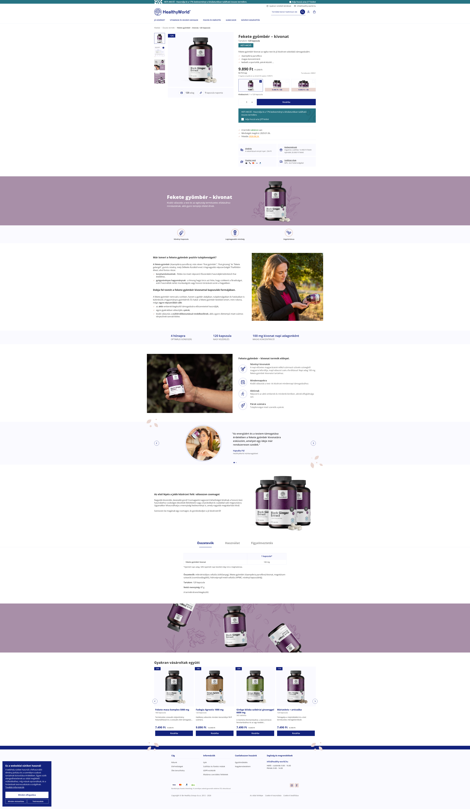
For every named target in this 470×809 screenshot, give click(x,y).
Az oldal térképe (256, 795)
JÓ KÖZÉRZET (159, 20)
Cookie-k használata (273, 795)
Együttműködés (241, 762)
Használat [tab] (232, 543)
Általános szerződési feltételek (215, 774)
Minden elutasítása (16, 801)
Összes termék (169, 28)
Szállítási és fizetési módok (214, 766)
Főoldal (157, 28)
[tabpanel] (235, 570)
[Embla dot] (234, 462)
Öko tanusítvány (178, 770)
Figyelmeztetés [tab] (262, 543)
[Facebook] (297, 785)
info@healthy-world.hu (306, 6)
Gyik (205, 762)
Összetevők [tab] (205, 543)
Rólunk (174, 762)
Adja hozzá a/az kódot (304, 2)
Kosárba (286, 102)
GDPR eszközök (209, 770)
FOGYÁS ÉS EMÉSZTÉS (212, 20)
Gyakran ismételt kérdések (280, 6)
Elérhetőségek (177, 766)
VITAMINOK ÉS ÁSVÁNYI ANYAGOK (184, 20)
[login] (308, 11)
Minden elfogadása (27, 795)
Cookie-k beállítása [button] (291, 795)
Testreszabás (38, 801)
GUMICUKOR (231, 20)
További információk (14, 787)
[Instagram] (292, 785)
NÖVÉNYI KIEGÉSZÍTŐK (250, 20)
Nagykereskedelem (243, 766)
